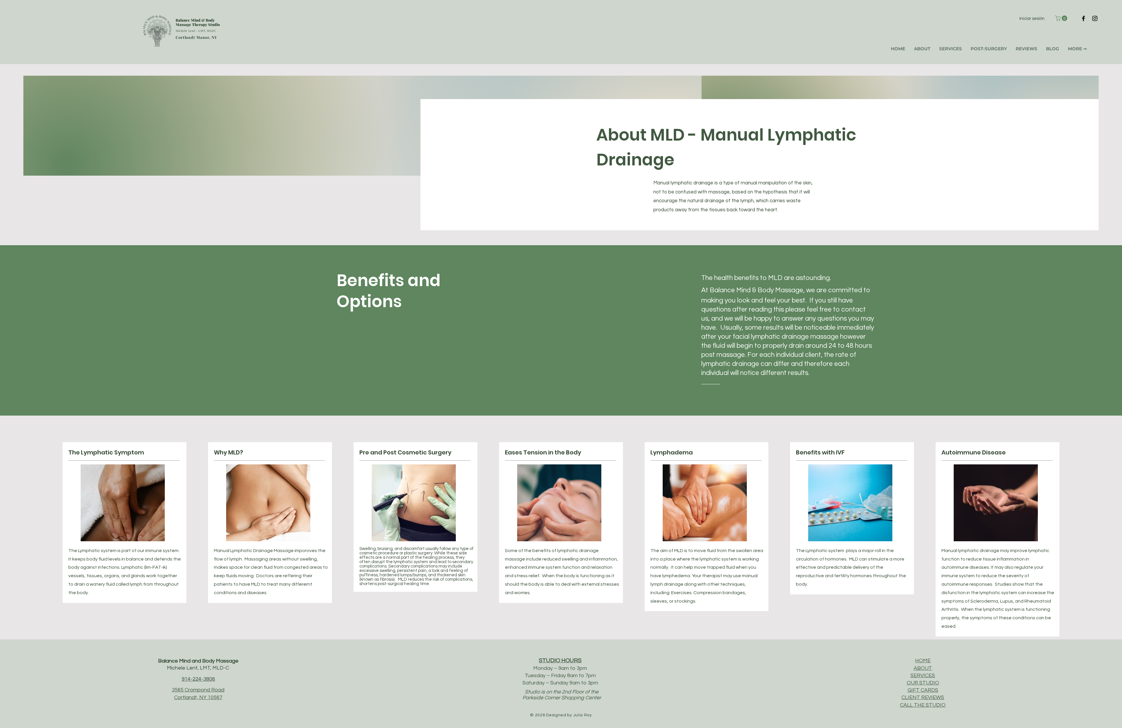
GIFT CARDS (923, 690)
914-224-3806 (198, 679)
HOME (923, 660)
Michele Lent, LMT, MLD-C (198, 668)
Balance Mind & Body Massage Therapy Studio (198, 22)
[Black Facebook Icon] (1083, 18)
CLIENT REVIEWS (922, 697)
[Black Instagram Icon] (1094, 18)
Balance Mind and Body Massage (198, 661)
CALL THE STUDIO (923, 705)
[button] (1062, 18)
